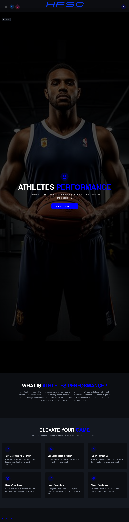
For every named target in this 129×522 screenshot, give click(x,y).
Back (7, 19)
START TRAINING (63, 206)
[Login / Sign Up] (123, 6)
